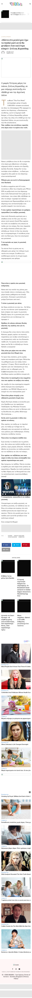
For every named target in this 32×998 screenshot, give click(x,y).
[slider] (9, 494)
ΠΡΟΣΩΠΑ (8, 36)
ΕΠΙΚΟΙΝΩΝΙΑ (10, 975)
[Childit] (16, 4)
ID (2, 975)
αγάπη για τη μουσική (19, 535)
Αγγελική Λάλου (10, 52)
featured (10, 535)
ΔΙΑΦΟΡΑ (3, 36)
